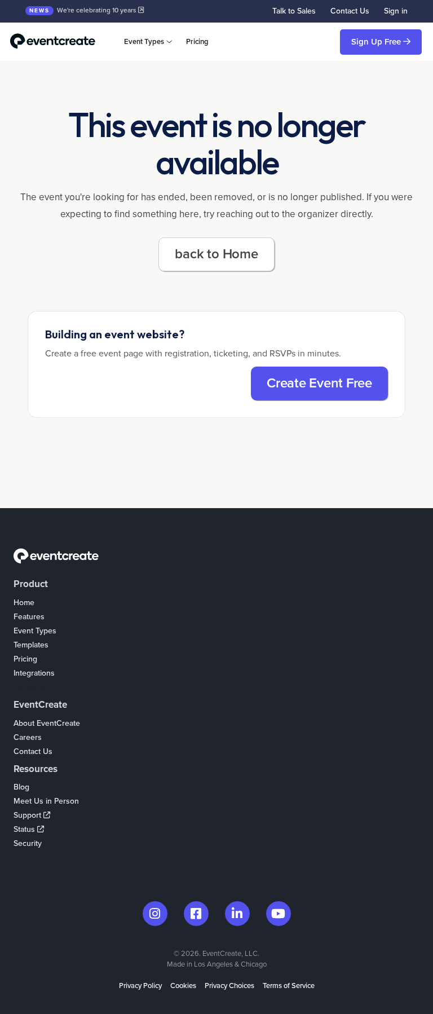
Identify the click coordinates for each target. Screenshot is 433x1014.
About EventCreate (47, 723)
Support (28, 815)
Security (28, 843)
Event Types (35, 631)
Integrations (34, 673)
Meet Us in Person (46, 801)
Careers (28, 737)
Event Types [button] (144, 41)
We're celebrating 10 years (83, 10)
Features (29, 616)
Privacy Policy (140, 985)
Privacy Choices (229, 985)
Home (24, 602)
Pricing (197, 41)
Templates (31, 645)
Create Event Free (319, 383)
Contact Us (349, 11)
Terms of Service (289, 985)
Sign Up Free (377, 42)
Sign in (396, 11)
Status (25, 829)
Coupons (30, 687)
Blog (21, 787)
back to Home (216, 254)
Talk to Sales (294, 11)
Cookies (183, 985)
